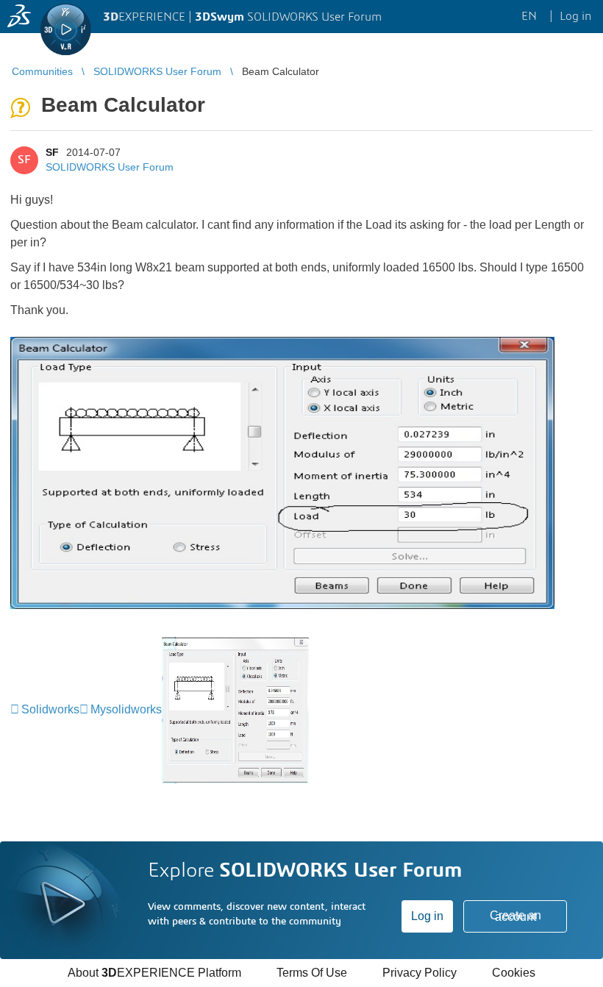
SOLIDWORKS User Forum (110, 167)
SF (52, 152)
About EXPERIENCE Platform (154, 972)
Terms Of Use (311, 972)
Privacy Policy (419, 972)
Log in (427, 916)
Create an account (515, 916)
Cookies (513, 972)
